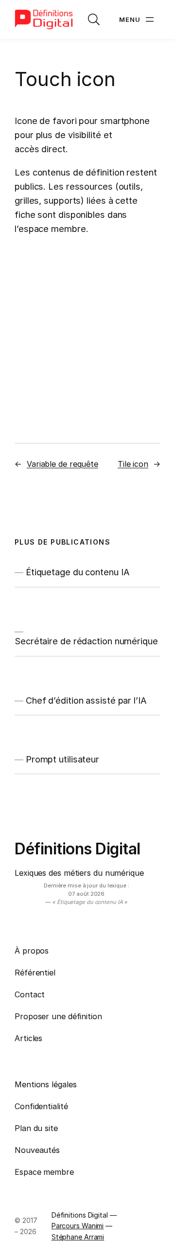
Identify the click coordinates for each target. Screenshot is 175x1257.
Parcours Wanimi (78, 1226)
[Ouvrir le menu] (137, 19)
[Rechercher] (94, 19)
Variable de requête (62, 464)
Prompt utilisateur (62, 759)
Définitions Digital (77, 848)
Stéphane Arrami (78, 1237)
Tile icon (133, 464)
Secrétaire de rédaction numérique (86, 641)
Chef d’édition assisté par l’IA (86, 700)
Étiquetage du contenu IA (78, 572)
